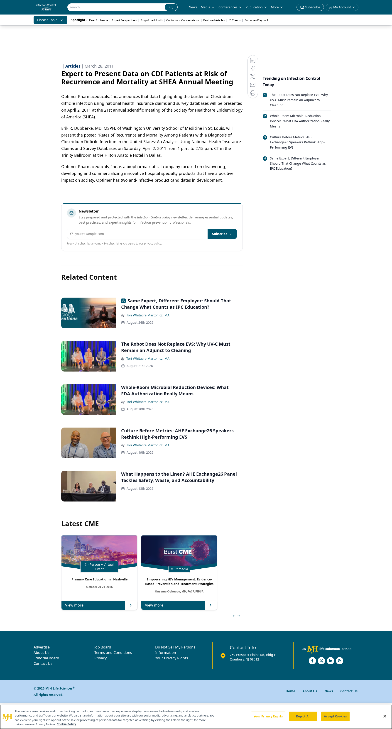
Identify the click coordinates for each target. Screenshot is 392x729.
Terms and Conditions (113, 652)
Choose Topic (47, 20)
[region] (196, 717)
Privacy (100, 658)
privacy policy (152, 243)
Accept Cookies (335, 716)
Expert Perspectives (124, 20)
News (193, 7)
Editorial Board (46, 658)
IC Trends (235, 20)
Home (290, 691)
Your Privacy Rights (171, 658)
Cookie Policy (66, 724)
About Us (41, 652)
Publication (254, 7)
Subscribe (219, 234)
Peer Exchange (98, 20)
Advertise (42, 647)
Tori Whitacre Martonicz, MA (147, 315)
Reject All (303, 716)
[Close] (385, 716)
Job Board (102, 647)
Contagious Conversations (182, 20)
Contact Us (43, 663)
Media (205, 7)
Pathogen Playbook (257, 20)
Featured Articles (214, 20)
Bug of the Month (151, 20)
